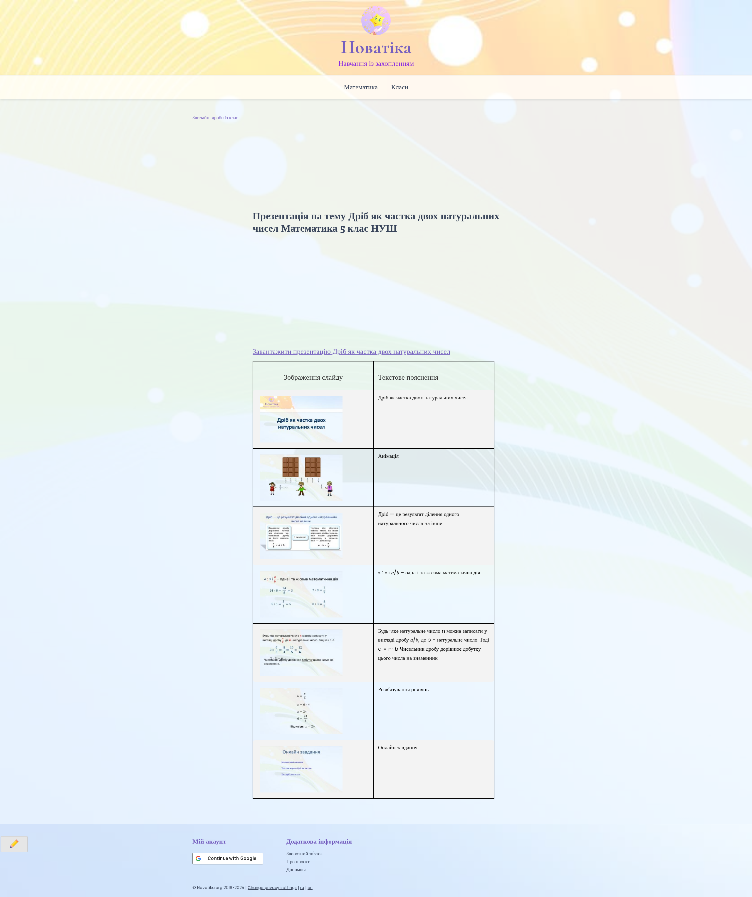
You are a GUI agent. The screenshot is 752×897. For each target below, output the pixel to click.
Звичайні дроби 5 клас (215, 117)
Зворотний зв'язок (304, 853)
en (310, 888)
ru (302, 888)
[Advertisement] (376, 165)
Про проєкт (298, 861)
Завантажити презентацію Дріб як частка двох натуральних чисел (351, 351)
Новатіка (376, 47)
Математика (361, 87)
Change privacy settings (272, 888)
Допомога (296, 869)
